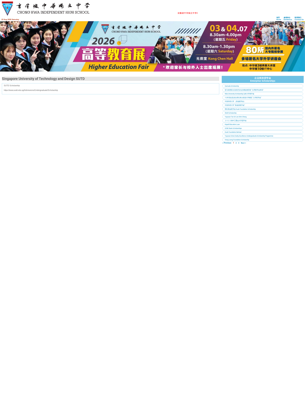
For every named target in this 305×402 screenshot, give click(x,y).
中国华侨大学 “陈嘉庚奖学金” (235, 105)
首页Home (278, 18)
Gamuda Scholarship (232, 86)
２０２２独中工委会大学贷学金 (236, 120)
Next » (243, 143)
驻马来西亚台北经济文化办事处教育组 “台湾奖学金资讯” (244, 90)
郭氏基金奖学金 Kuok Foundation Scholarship (240, 109)
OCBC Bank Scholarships (233, 128)
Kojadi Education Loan (232, 124)
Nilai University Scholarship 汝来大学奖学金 (239, 94)
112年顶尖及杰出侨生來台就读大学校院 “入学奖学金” (243, 97)
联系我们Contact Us (299, 18)
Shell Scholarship (230, 113)
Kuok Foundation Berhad (233, 132)
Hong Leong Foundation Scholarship (237, 140)
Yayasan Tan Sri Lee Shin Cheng (236, 117)
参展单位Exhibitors (288, 18)
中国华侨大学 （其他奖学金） (235, 101)
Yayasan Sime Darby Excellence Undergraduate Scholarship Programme (249, 136)
